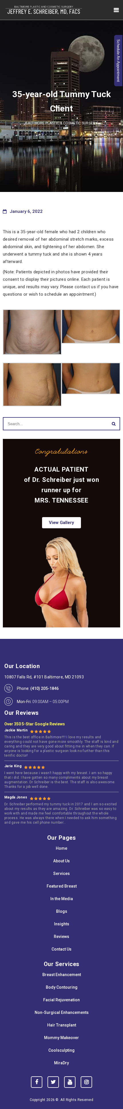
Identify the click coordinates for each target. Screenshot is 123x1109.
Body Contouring (62, 987)
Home (61, 848)
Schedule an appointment (118, 60)
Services (61, 873)
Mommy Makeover (61, 1037)
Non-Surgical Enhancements (62, 1012)
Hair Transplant (61, 1025)
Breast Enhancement (61, 974)
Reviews (61, 936)
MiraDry (61, 1063)
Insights (61, 924)
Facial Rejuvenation (61, 1000)
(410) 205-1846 (44, 688)
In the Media (61, 898)
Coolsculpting (61, 1050)
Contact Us (61, 949)
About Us (61, 861)
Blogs (61, 911)
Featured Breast (62, 886)
